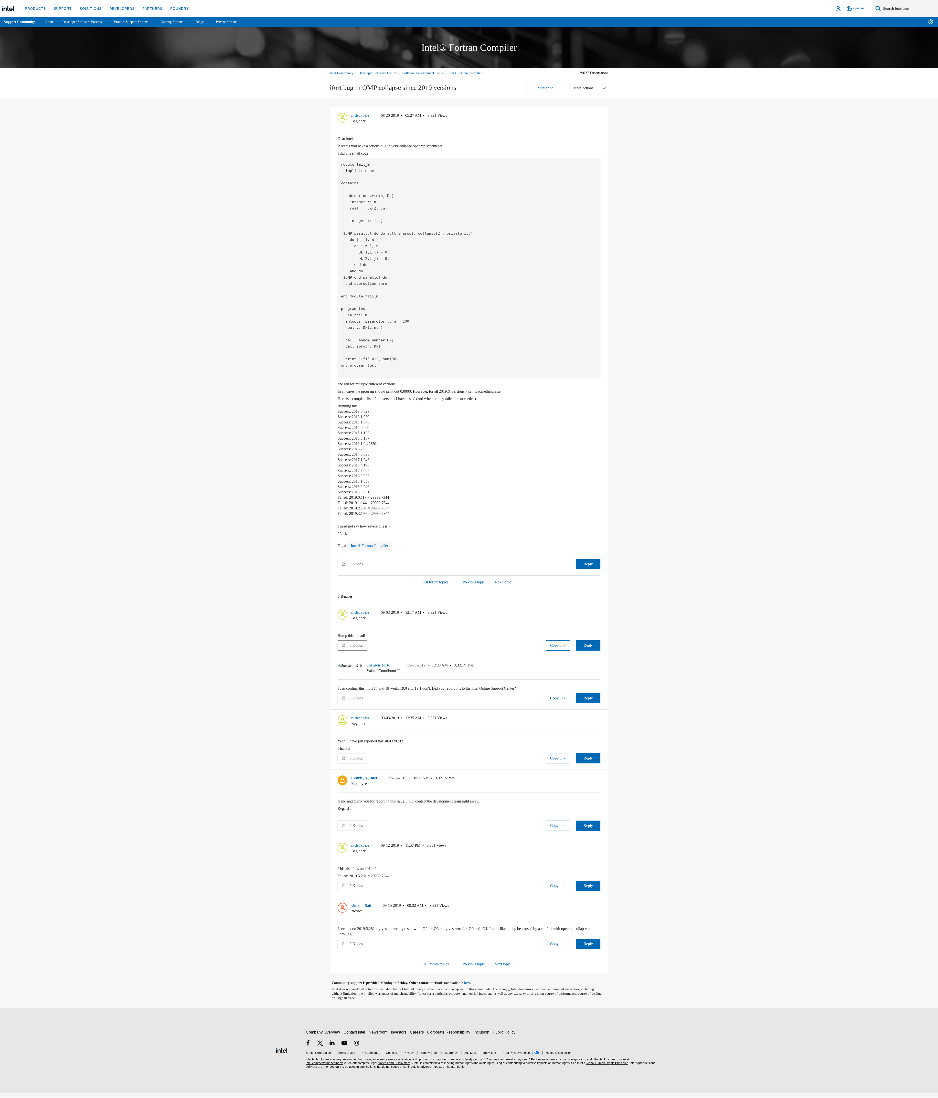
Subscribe (546, 93)
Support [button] (61, 8)
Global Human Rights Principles (606, 1068)
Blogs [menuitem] (209, 21)
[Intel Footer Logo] (282, 1055)
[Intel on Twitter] (320, 1049)
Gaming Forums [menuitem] (181, 21)
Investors (400, 1037)
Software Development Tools (431, 72)
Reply (588, 569)
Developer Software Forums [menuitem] (85, 21)
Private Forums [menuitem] (237, 21)
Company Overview (323, 1037)
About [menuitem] (50, 21)
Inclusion (482, 1037)
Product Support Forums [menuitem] (138, 21)
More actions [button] (584, 93)
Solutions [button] (88, 8)
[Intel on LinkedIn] (332, 1049)
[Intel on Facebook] (308, 1049)
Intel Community (342, 72)
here (471, 988)
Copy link (558, 651)
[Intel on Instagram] (356, 1049)
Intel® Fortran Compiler (347, 78)
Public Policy (505, 1037)
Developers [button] (118, 8)
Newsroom (379, 1037)
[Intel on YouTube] (344, 1049)
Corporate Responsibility (449, 1037)
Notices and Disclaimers (393, 1068)
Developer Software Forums (382, 72)
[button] (598, 122)
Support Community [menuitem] (20, 22)
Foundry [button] (174, 8)
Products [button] (35, 8)
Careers (418, 1037)
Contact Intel (355, 1037)
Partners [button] (147, 8)
